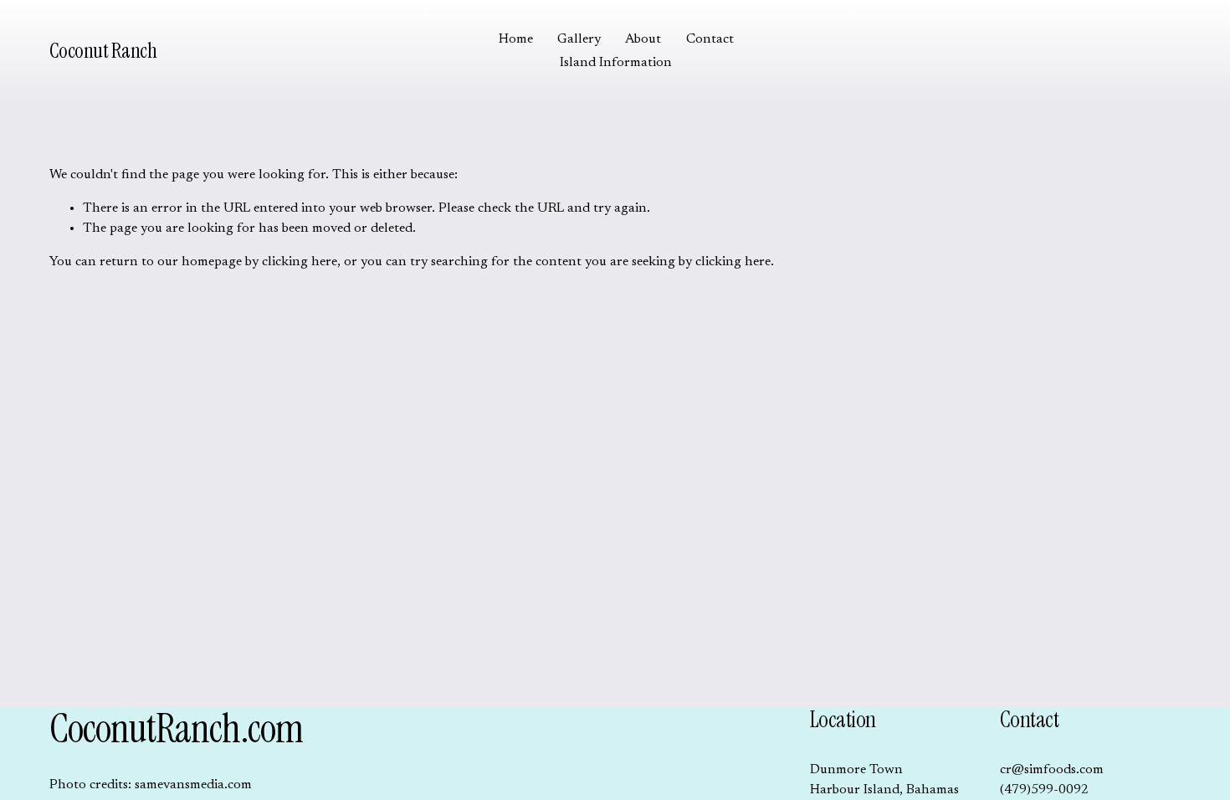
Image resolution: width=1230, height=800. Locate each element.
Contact (710, 39)
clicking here (299, 262)
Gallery (579, 39)
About (643, 39)
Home (516, 39)
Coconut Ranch (103, 50)
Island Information (616, 62)
